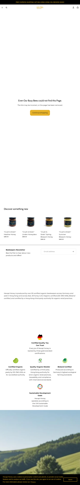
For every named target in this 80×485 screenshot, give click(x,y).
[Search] (6, 7)
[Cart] (78, 7)
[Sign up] (73, 252)
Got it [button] (70, 479)
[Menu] (2, 7)
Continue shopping (40, 113)
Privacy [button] (33, 482)
